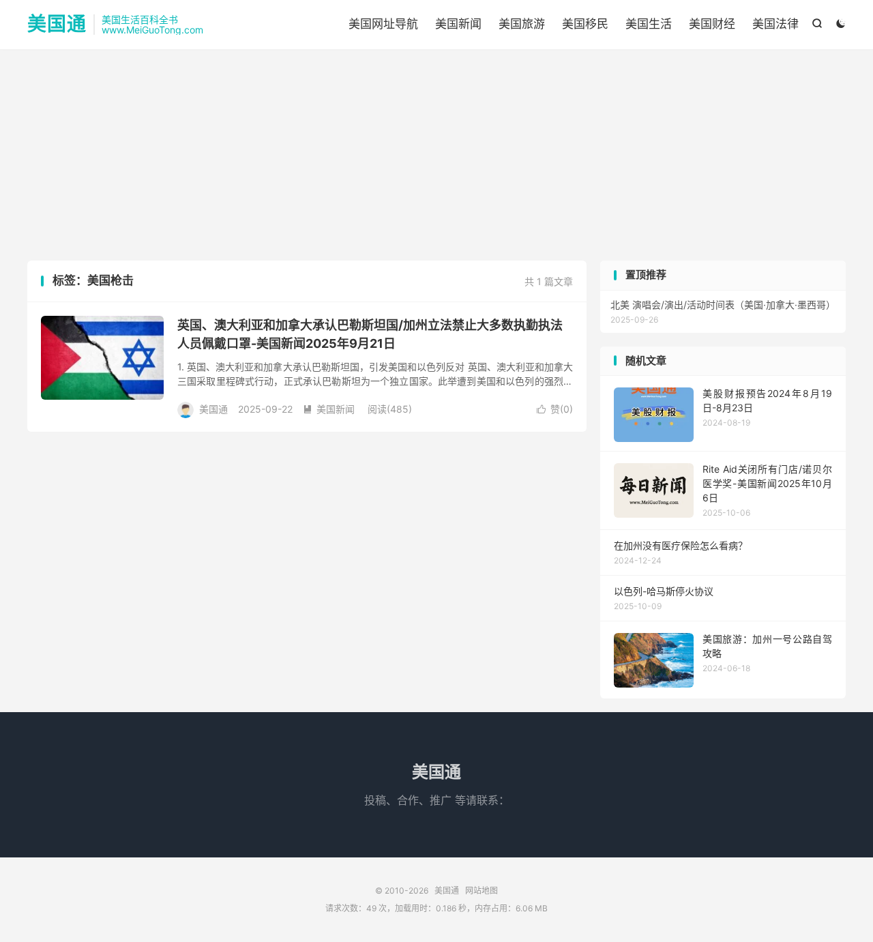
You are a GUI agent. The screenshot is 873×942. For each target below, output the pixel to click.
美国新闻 (458, 24)
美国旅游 (522, 24)
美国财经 (712, 24)
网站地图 (481, 890)
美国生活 (648, 24)
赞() (555, 409)
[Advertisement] (436, 158)
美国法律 (775, 24)
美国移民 (585, 24)
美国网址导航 (383, 24)
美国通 (57, 24)
